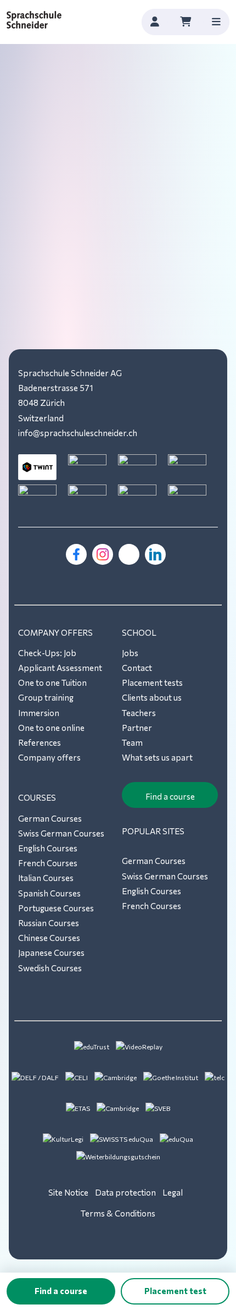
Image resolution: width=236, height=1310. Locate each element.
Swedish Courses (50, 968)
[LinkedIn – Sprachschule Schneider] (155, 554)
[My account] (155, 22)
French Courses (47, 863)
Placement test (175, 1291)
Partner (137, 728)
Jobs (130, 653)
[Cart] (185, 22)
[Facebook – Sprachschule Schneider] (76, 554)
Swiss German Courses (61, 833)
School (139, 632)
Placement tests (152, 682)
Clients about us (152, 697)
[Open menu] (216, 22)
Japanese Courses (51, 952)
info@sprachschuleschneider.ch (77, 433)
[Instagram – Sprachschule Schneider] (102, 554)
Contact (137, 668)
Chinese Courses (49, 938)
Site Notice (68, 1192)
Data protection (125, 1192)
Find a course (170, 796)
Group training (46, 697)
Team (132, 742)
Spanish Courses (49, 893)
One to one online (51, 728)
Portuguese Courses (56, 908)
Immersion (38, 713)
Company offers (55, 632)
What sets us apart (157, 757)
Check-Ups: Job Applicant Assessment (60, 660)
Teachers (139, 713)
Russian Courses (48, 923)
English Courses (47, 848)
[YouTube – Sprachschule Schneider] (129, 554)
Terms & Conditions (118, 1213)
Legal (172, 1192)
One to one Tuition (52, 682)
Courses (37, 797)
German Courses (50, 818)
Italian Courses (46, 878)
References (39, 742)
